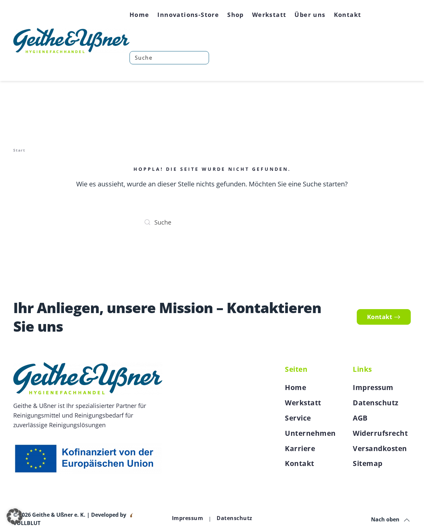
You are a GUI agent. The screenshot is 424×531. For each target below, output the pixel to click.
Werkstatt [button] (269, 15)
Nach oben (385, 519)
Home (139, 15)
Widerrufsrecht (380, 433)
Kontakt (347, 15)
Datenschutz (375, 402)
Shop (235, 15)
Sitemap (368, 463)
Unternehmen (310, 433)
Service (298, 418)
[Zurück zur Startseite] (71, 40)
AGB (360, 418)
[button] (407, 520)
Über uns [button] (309, 15)
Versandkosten (380, 448)
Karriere (300, 448)
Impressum (373, 387)
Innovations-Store (188, 15)
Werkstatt (303, 402)
